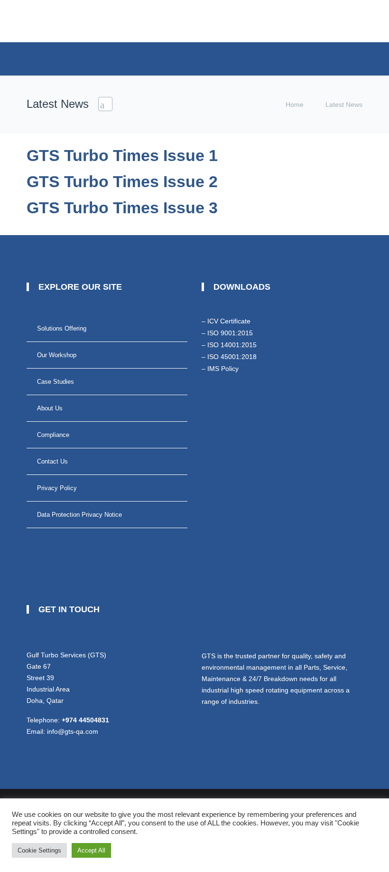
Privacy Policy (57, 488)
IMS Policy (223, 368)
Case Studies (55, 381)
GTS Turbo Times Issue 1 (122, 155)
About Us (50, 408)
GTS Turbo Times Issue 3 (122, 208)
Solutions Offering (61, 328)
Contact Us (52, 461)
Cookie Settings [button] (39, 850)
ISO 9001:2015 (230, 333)
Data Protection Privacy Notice (79, 514)
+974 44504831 (85, 720)
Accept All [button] (91, 850)
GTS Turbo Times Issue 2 (122, 181)
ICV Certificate (228, 321)
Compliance (53, 434)
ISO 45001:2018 (232, 356)
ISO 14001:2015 (232, 345)
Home (295, 104)
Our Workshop (56, 355)
